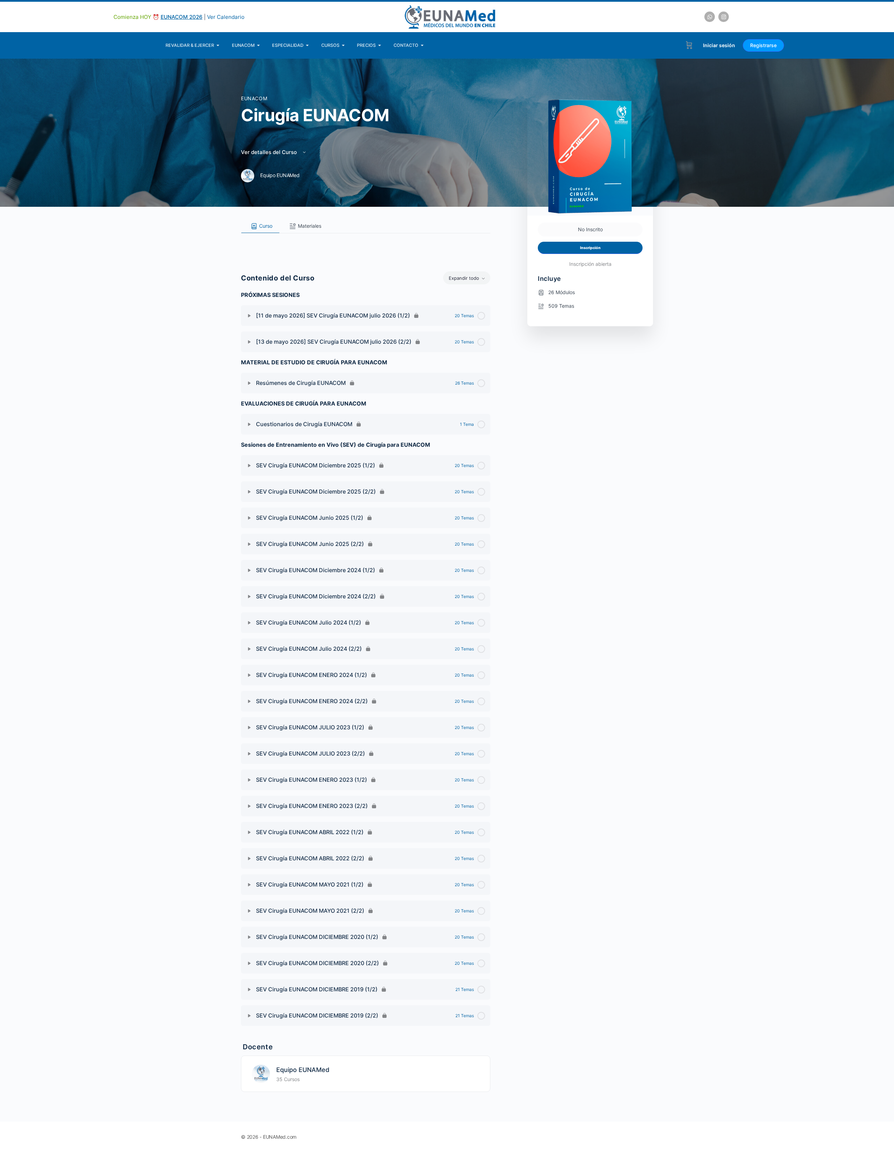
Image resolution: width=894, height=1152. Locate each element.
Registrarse (763, 45)
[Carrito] (689, 45)
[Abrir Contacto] (422, 45)
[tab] (260, 226)
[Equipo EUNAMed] (261, 1073)
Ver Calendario (225, 17)
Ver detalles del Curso (269, 152)
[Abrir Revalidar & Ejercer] (218, 45)
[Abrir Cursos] (343, 45)
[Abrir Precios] (380, 45)
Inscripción (590, 248)
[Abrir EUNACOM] (258, 45)
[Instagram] (723, 17)
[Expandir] (249, 316)
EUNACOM (254, 98)
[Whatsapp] (709, 17)
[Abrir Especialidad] (307, 45)
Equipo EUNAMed (302, 1069)
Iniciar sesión (719, 45)
